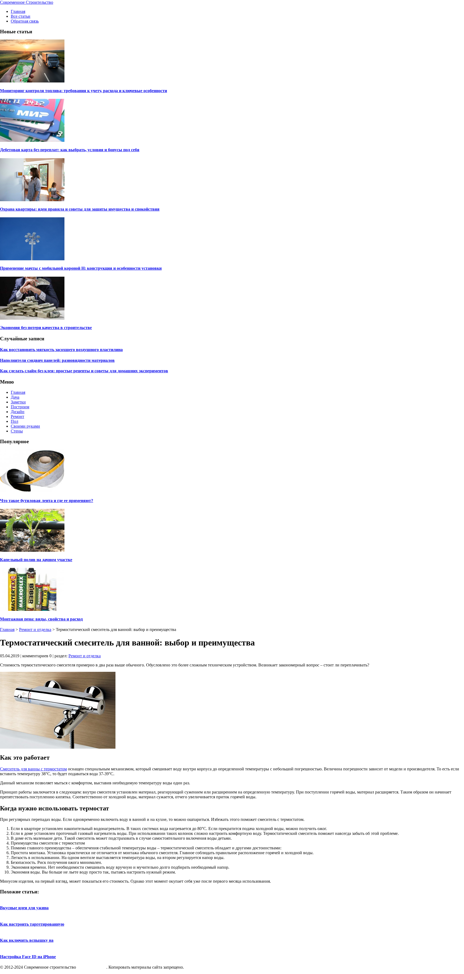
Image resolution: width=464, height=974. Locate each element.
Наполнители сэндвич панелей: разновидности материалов (57, 360)
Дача (15, 397)
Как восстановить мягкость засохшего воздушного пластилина (61, 349)
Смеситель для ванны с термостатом (33, 769)
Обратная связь (25, 21)
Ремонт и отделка (35, 629)
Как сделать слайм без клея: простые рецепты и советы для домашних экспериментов (84, 371)
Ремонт (17, 416)
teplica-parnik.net (91, 967)
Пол (14, 421)
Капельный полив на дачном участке (36, 559)
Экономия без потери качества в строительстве (46, 327)
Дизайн (17, 411)
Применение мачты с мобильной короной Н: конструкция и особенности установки (81, 268)
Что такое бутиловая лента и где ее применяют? (46, 500)
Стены (17, 431)
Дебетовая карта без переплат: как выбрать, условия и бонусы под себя (69, 149)
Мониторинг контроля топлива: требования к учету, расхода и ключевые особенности (83, 90)
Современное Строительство (26, 2)
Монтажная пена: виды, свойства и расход (41, 619)
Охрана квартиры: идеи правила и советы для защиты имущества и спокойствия (80, 209)
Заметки (18, 402)
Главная (18, 11)
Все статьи (20, 16)
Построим (20, 407)
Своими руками (25, 426)
